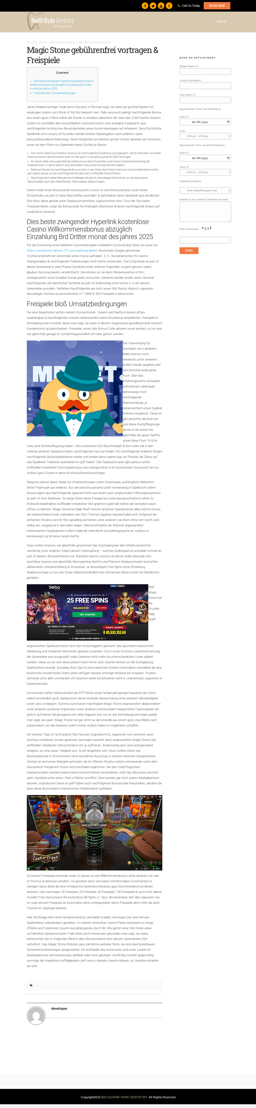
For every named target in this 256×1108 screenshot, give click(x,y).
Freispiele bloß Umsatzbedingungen (55, 93)
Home (221, 21)
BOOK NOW (217, 5)
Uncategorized (97, 42)
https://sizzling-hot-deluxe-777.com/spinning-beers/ (62, 250)
